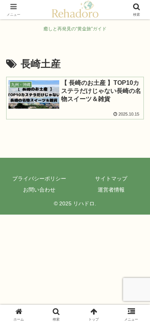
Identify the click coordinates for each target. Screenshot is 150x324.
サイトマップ (111, 178)
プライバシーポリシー (39, 178)
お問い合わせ (39, 190)
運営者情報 (111, 190)
